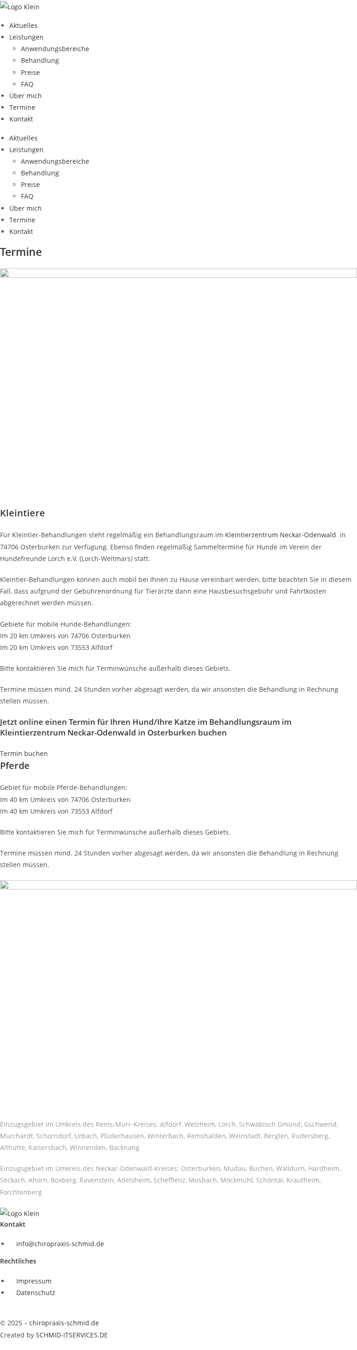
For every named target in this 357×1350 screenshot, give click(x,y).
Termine (22, 107)
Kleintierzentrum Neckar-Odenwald (281, 534)
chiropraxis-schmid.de (64, 1322)
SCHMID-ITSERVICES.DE (72, 1334)
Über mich (25, 95)
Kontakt (21, 118)
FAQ (27, 84)
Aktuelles (23, 25)
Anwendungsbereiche (55, 48)
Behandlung (40, 60)
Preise (30, 72)
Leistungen (26, 37)
